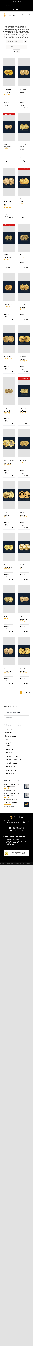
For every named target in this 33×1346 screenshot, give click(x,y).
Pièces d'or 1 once (12, 756)
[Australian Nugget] (24, 651)
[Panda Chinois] (24, 495)
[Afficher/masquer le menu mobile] (29, 14)
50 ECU (6, 616)
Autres (8, 745)
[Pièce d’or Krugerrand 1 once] (9, 182)
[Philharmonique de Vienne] (9, 443)
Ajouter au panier (7, 104)
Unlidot (31, 863)
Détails (11, 107)
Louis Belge (8, 304)
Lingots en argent (10, 736)
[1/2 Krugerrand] (9, 651)
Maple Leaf (7, 356)
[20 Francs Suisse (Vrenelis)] (24, 127)
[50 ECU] (9, 599)
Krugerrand (9, 749)
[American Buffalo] (9, 495)
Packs (7, 739)
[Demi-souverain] (9, 391)
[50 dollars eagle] (24, 547)
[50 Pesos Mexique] (24, 339)
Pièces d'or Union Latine (14, 759)
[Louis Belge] (9, 287)
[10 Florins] (24, 443)
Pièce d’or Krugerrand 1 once (8, 201)
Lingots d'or (9, 732)
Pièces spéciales (10, 773)
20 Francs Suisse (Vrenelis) (23, 146)
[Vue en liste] (18, 51)
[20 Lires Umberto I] (24, 287)
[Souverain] (24, 238)
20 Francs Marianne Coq (23, 92)
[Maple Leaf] (9, 339)
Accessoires (9, 729)
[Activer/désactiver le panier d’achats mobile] (22, 14)
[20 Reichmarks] (9, 547)
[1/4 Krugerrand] (24, 599)
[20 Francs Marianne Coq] (24, 72)
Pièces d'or (8, 743)
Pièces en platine (10, 770)
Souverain (23, 255)
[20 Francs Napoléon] (9, 72)
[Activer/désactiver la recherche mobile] (26, 14)
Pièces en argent (10, 766)
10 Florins (23, 460)
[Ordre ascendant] (25, 41)
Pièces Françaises (11, 763)
